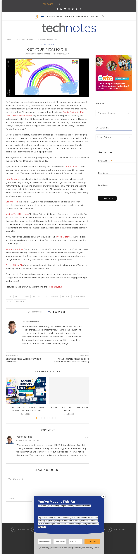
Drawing (66, 297)
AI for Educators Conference (60, 16)
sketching (20, 301)
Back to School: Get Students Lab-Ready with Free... (66, 4)
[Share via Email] (64, 312)
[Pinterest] (76, 9)
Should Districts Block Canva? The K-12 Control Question (26, 409)
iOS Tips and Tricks (25, 40)
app (9, 297)
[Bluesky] (65, 9)
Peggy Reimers (42, 54)
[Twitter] (61, 9)
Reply (86, 437)
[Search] (102, 16)
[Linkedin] (69, 9)
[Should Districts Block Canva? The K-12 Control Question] (26, 390)
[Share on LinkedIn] (61, 312)
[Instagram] (72, 9)
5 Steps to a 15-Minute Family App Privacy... (69, 409)
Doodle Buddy (52, 297)
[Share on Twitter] (56, 312)
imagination (79, 297)
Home (8, 40)
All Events (81, 16)
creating (37, 297)
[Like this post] (50, 312)
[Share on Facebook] (53, 312)
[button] (57, 4)
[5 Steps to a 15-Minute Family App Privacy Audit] (69, 390)
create (26, 297)
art (16, 297)
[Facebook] (57, 9)
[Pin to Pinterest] (59, 312)
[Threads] (80, 9)
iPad (9, 301)
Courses (94, 16)
